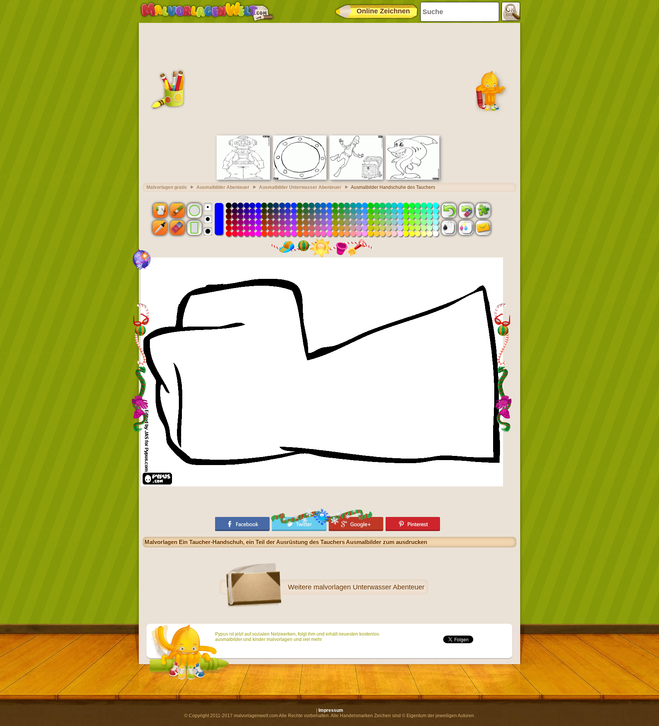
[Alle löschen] (466, 210)
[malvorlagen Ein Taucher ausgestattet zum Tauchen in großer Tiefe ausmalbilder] (243, 178)
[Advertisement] (329, 78)
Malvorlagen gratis (166, 187)
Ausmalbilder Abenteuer (222, 187)
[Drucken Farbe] (466, 228)
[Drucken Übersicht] (449, 228)
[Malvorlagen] (207, 11)
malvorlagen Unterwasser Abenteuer (368, 587)
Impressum (330, 710)
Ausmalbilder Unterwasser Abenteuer (300, 187)
